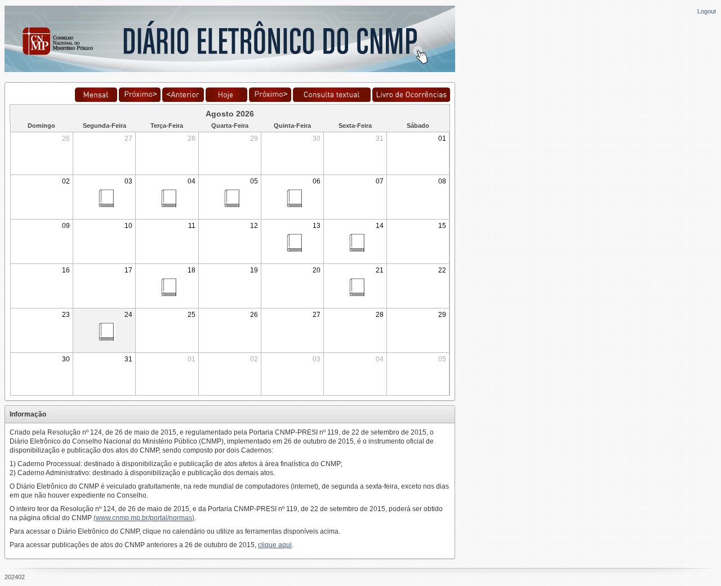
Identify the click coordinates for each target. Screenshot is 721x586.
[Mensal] (96, 100)
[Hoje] (226, 100)
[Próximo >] (270, 100)
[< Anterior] (183, 100)
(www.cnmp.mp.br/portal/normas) (144, 518)
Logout (706, 11)
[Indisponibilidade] (411, 100)
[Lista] (140, 100)
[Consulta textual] (332, 100)
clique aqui (275, 545)
